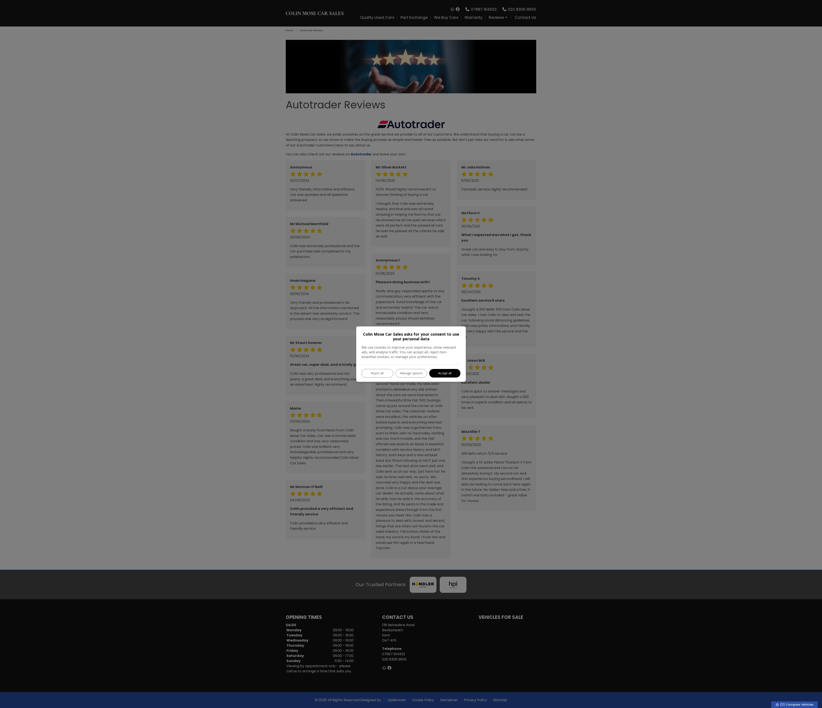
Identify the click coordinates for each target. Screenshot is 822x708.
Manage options (411, 373)
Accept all (444, 373)
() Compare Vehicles (796, 704)
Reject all (377, 373)
